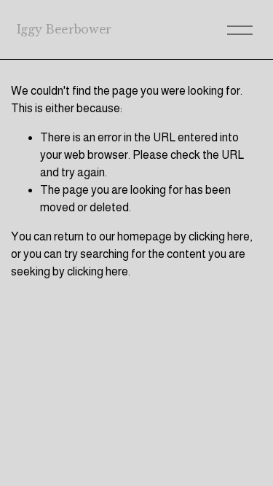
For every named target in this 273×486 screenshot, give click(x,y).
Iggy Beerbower (64, 29)
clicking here (219, 236)
